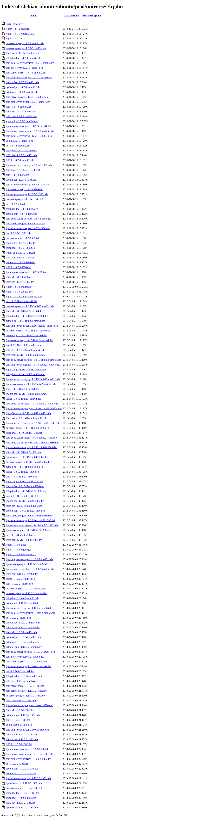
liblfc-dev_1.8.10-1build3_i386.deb (24, 505)
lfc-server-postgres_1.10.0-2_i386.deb (25, 695)
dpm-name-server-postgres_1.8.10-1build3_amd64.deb (34, 408)
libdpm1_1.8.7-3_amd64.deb (20, 111)
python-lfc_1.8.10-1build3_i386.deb (24, 466)
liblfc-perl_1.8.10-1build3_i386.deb (24, 539)
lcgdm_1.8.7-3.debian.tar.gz (20, 33)
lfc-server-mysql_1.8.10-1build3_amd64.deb (28, 330)
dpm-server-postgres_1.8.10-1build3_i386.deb (29, 515)
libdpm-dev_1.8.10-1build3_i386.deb (25, 486)
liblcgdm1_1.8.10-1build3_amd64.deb (25, 374)
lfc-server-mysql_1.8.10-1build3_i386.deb (27, 428)
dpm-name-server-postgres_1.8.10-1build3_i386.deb (32, 423)
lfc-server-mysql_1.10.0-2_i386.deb (24, 788)
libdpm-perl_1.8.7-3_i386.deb (21, 179)
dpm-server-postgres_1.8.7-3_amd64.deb (27, 97)
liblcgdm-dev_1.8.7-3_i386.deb (22, 209)
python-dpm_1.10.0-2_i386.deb (22, 768)
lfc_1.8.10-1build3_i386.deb (20, 535)
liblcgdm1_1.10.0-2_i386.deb (21, 797)
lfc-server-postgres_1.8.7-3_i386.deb (24, 199)
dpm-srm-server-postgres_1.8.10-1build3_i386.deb (32, 525)
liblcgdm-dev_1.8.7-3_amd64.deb (23, 58)
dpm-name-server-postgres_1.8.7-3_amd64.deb (30, 62)
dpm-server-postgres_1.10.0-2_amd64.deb (27, 564)
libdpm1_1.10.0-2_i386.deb (20, 710)
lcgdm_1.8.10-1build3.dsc (19, 291)
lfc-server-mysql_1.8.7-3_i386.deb (23, 238)
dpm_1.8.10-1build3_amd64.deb (22, 389)
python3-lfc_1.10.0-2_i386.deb (22, 807)
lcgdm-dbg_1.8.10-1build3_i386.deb (24, 481)
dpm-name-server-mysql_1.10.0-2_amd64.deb (29, 608)
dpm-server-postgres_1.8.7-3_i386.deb (25, 223)
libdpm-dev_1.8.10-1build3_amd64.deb (26, 418)
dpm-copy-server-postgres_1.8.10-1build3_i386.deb (32, 442)
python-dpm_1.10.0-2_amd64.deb (23, 637)
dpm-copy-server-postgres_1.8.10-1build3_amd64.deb (33, 359)
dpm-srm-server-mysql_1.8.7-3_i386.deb (27, 194)
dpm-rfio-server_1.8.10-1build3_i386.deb (27, 457)
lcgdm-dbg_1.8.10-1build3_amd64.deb (26, 369)
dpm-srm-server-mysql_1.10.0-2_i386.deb (27, 729)
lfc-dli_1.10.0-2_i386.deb (19, 724)
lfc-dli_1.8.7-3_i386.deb (18, 233)
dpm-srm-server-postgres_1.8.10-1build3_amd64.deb (33, 364)
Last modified (71, 15)
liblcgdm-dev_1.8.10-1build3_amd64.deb (27, 316)
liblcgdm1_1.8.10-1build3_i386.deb (24, 432)
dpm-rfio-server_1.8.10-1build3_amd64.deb (28, 413)
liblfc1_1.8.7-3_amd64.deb (19, 160)
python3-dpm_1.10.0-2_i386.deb (23, 715)
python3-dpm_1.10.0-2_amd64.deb (24, 647)
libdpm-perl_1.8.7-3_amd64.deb (22, 53)
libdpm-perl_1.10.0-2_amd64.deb (23, 627)
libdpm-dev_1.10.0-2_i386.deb (22, 734)
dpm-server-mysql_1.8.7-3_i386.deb (24, 189)
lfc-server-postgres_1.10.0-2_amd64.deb (26, 593)
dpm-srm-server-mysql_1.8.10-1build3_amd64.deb (32, 325)
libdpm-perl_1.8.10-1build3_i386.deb (25, 501)
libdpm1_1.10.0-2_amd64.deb (21, 632)
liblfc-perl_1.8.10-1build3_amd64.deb (25, 355)
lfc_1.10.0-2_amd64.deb (18, 617)
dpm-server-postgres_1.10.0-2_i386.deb (26, 690)
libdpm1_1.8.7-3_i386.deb (19, 277)
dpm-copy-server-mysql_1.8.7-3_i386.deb (27, 272)
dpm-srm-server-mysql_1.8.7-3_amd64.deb (28, 101)
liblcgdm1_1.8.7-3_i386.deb (20, 247)
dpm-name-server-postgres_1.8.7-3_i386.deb (29, 165)
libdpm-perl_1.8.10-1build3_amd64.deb (26, 393)
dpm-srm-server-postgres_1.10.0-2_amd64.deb (30, 569)
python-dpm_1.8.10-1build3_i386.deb (25, 510)
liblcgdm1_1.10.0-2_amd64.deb (22, 598)
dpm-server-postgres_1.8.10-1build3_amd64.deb (31, 384)
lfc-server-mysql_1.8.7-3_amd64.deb (25, 43)
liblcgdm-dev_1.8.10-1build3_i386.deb (26, 491)
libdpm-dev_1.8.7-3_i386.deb (21, 243)
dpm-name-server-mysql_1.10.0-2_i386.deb (28, 778)
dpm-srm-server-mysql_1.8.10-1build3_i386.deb (30, 520)
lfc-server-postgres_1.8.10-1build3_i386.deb (28, 462)
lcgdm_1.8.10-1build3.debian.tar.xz (24, 296)
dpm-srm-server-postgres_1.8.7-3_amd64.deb (29, 77)
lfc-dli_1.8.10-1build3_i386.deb (22, 496)
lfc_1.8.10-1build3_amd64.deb (21, 301)
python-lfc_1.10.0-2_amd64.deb (22, 642)
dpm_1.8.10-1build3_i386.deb (21, 476)
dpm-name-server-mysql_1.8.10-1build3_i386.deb (31, 447)
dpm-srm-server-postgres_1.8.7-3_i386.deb (28, 228)
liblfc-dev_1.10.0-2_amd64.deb (22, 681)
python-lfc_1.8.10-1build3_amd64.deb (25, 320)
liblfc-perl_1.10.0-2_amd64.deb (22, 574)
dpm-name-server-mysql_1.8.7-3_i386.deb (27, 184)
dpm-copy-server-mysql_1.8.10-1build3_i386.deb (31, 437)
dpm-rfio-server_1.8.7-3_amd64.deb (24, 67)
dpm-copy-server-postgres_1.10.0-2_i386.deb (29, 754)
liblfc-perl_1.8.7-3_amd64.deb (21, 116)
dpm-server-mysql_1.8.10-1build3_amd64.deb (29, 340)
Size (85, 15)
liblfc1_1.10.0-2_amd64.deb (20, 578)
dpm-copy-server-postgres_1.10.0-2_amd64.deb (30, 651)
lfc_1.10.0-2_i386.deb (17, 763)
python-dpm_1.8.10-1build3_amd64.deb (26, 335)
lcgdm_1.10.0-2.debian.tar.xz (21, 554)
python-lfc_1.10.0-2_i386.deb (21, 773)
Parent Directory (14, 24)
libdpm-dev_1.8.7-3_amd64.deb (22, 82)
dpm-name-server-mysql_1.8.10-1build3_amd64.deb (33, 379)
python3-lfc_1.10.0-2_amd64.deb (23, 603)
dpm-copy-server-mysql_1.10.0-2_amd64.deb (29, 559)
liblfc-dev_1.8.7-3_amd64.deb (21, 155)
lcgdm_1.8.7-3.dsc (15, 38)
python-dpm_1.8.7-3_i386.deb (21, 213)
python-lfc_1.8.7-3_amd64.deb (22, 92)
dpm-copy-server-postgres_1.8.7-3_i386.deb (28, 218)
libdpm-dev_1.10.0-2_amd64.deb (23, 622)
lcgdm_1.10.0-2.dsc (16, 544)
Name (34, 15)
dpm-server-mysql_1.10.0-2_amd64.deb (26, 661)
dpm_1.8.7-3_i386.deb (17, 174)
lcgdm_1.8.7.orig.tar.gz (17, 28)
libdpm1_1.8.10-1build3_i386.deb (23, 452)
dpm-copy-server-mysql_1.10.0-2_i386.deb (28, 749)
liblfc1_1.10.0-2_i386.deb (19, 744)
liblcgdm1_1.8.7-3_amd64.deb (21, 150)
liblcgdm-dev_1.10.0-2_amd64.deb (24, 676)
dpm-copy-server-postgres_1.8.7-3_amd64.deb (30, 131)
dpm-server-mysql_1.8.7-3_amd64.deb (26, 72)
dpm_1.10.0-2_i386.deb (18, 720)
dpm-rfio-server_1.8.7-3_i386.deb (23, 170)
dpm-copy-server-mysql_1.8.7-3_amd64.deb (28, 126)
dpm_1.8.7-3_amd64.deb (19, 106)
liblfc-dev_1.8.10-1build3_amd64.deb (25, 350)
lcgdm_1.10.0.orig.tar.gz (18, 549)
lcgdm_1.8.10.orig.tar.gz (18, 286)
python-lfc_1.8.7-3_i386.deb (20, 262)
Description (94, 15)
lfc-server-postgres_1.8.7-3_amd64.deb (26, 48)
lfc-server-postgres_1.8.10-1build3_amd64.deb (30, 306)
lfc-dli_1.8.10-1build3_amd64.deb (23, 345)
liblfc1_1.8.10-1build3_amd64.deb (23, 398)
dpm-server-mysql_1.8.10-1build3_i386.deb (28, 530)
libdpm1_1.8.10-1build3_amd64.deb (24, 311)
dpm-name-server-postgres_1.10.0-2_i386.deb (29, 705)
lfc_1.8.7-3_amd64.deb (18, 145)
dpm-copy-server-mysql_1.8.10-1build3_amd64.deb (32, 403)
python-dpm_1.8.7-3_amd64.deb (22, 87)
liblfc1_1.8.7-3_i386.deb (18, 267)
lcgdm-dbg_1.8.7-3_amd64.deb (22, 121)
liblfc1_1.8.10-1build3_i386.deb (22, 471)
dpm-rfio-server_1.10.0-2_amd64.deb (25, 656)
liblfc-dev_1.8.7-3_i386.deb (20, 282)
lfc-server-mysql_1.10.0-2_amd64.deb (25, 588)
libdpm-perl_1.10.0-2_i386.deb (22, 739)
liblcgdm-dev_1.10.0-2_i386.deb (22, 793)
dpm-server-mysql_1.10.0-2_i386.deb (25, 685)
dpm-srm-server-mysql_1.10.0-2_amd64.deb (28, 666)
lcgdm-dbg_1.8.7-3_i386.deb (21, 252)
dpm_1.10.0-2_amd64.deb (19, 583)
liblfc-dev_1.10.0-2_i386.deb (21, 802)
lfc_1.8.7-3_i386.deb (16, 204)
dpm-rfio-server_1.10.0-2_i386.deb (24, 783)
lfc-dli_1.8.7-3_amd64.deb (19, 140)
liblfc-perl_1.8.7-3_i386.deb (20, 257)
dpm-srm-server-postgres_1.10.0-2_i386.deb (28, 758)
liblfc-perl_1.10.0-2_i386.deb (21, 700)
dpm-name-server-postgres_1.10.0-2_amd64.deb (30, 612)
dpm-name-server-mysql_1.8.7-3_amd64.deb (29, 135)
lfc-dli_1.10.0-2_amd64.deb (20, 671)
